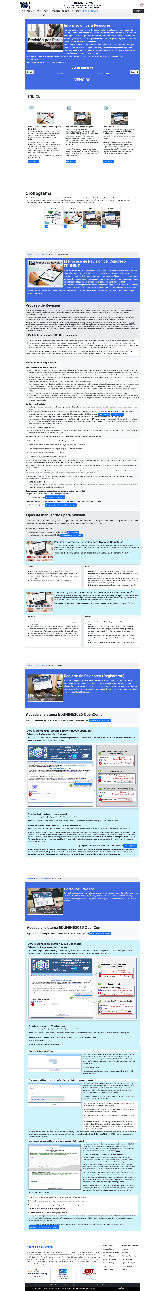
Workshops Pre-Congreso (129, 1256)
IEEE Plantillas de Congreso (111, 1252)
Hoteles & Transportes (128, 1266)
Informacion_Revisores (41, 254)
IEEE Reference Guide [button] (117, 414)
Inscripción (125, 1249)
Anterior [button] (30, 72)
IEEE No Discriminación (67, 1285)
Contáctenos (76, 11)
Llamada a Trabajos (108, 1249)
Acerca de (30, 11)
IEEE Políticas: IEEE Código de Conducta (37, 1285)
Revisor (46, 11)
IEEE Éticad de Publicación (105, 1285)
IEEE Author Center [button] (104, 414)
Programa (125, 1252)
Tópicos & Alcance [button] (73, 532)
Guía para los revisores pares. (55, 497)
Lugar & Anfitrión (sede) (129, 1263)
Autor (39, 11)
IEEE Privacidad (94, 1285)
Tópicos (105, 1266)
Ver (46, 226)
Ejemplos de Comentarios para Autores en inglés (60, 505)
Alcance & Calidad (108, 1270)
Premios (124, 1270)
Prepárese (56, 11)
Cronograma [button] (138, 11)
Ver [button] (65, 226)
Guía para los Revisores (110, 1259)
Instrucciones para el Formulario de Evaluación (44, 1227)
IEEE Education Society (37, 1279)
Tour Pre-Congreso (127, 1259)
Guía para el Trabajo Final (110, 1263)
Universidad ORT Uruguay (89, 1279)
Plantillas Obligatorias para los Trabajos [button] (71, 535)
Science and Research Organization (63, 1281)
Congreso (65, 11)
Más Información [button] (33, 161)
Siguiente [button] (134, 72)
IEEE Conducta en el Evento (81, 1285)
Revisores (30, 15)
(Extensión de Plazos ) (91, 11)
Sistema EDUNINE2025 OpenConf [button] (100, 720)
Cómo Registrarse (130, 846)
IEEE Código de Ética (54, 1285)
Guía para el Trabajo (108, 1256)
